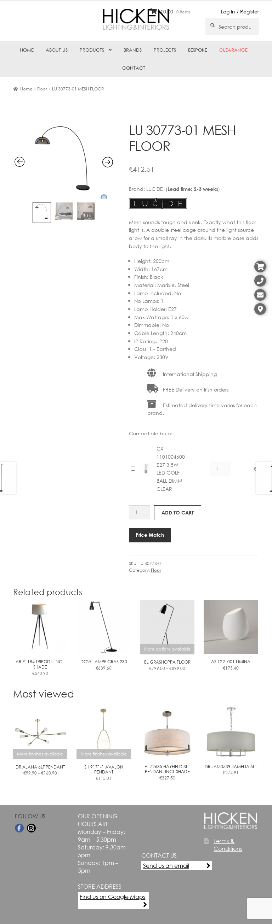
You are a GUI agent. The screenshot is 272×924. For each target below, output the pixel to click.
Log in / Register (240, 11)
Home (27, 50)
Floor (42, 89)
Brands (133, 50)
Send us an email (166, 865)
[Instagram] (31, 828)
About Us (57, 50)
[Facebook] (19, 828)
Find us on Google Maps (112, 896)
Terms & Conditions (228, 845)
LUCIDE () (183, 189)
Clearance (233, 50)
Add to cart (178, 513)
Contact (133, 68)
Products (92, 50)
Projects (165, 50)
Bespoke (197, 50)
